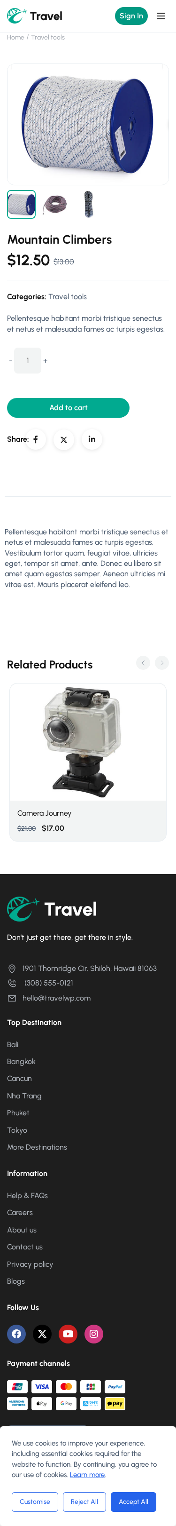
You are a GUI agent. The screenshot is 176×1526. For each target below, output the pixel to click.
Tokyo (17, 1130)
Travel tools (48, 37)
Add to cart (68, 407)
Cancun (19, 1078)
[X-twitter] (42, 1334)
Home (15, 37)
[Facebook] (35, 439)
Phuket (18, 1112)
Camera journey (44, 813)
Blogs (16, 1281)
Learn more (87, 1474)
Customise (35, 1502)
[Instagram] (93, 1334)
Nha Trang (24, 1095)
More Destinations (37, 1147)
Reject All (84, 1502)
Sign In (131, 15)
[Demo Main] (35, 15)
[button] (143, 663)
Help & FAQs (27, 1195)
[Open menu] (162, 16)
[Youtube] (68, 1334)
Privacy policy (30, 1264)
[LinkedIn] (92, 439)
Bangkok (21, 1061)
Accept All (133, 1502)
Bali (12, 1044)
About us (22, 1229)
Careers (20, 1212)
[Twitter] (64, 439)
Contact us (25, 1246)
